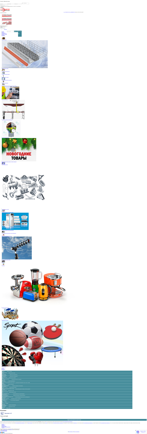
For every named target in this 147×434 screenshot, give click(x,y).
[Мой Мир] (2, 432)
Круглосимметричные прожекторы (67, 421)
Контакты (3, 425)
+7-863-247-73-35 (5, 429)
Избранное (5, 29)
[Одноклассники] (1, 432)
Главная (3, 31)
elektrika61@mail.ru (4, 430)
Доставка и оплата (4, 33)
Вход (20, 31)
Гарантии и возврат (4, 34)
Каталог (3, 32)
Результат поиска (4, 426)
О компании (3, 35)
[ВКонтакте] (0, 432)
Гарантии (3, 427)
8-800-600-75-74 (11, 429)
